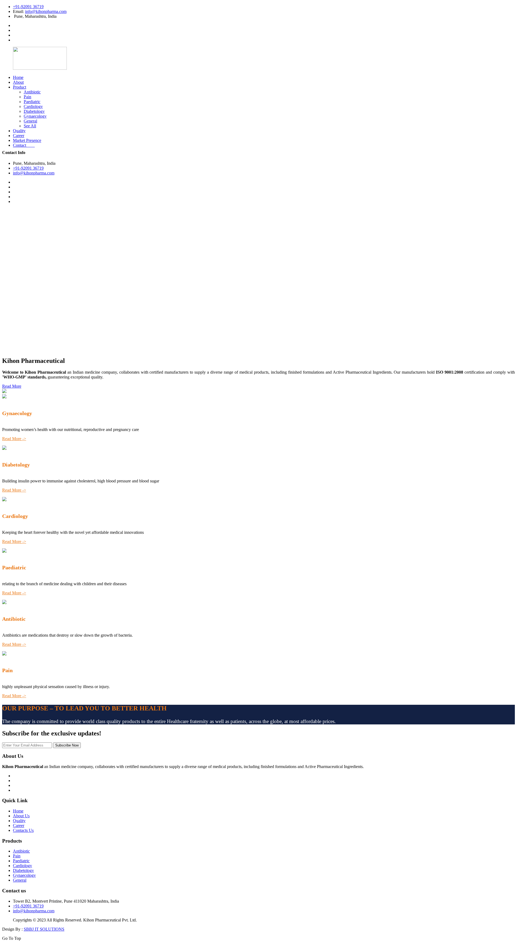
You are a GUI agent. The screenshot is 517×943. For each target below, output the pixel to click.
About (18, 82)
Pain (27, 96)
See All (30, 126)
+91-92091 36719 (28, 6)
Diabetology (34, 111)
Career (18, 135)
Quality (19, 130)
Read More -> (14, 438)
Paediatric (32, 101)
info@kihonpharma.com (46, 11)
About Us (21, 816)
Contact (24, 145)
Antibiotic (32, 92)
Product (19, 87)
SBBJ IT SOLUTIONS (44, 929)
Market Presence (27, 140)
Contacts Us (23, 830)
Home (18, 77)
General (30, 121)
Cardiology (33, 106)
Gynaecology (35, 116)
